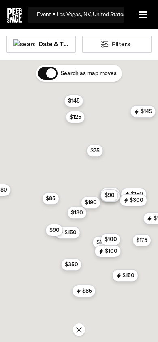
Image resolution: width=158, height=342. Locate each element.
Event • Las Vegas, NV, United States (80, 14)
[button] (77, 213)
